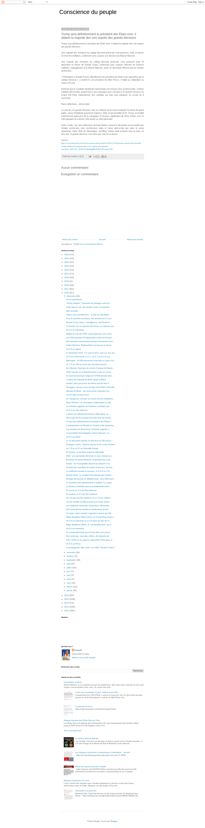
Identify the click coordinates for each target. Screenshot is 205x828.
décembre (71, 296)
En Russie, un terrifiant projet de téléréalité (85, 452)
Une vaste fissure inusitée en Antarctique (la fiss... (88, 509)
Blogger (114, 821)
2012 (66, 607)
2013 (66, 603)
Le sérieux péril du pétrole (86, 738)
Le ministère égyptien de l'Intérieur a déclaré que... (88, 406)
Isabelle (78, 650)
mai (68, 575)
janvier (70, 590)
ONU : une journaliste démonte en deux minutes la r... (90, 456)
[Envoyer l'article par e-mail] (90, 156)
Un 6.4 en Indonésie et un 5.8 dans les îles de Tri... (88, 521)
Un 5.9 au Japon (73, 349)
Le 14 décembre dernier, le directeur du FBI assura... (89, 441)
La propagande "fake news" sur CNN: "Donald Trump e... (91, 547)
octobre (70, 556)
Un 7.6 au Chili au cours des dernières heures (86, 364)
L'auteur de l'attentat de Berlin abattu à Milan (86, 379)
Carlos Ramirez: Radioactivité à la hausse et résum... (89, 345)
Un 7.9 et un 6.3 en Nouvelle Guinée (82, 448)
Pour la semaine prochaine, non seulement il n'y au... (89, 318)
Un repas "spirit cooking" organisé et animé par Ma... (89, 513)
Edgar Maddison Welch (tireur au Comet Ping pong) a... (90, 517)
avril (69, 579)
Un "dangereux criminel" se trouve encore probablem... (90, 399)
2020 (66, 277)
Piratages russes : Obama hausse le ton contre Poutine (90, 444)
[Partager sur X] (100, 156)
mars (69, 583)
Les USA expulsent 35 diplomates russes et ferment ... (90, 337)
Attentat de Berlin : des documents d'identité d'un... (88, 391)
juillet (69, 567)
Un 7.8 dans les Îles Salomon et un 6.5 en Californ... (89, 498)
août (69, 564)
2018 (66, 285)
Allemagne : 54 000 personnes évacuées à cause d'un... (91, 360)
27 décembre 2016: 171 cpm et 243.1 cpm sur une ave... (91, 353)
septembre (72, 560)
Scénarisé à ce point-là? (86, 791)
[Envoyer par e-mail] (94, 156)
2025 (66, 258)
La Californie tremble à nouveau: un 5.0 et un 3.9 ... (89, 471)
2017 (66, 289)
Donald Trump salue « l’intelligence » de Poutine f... (88, 322)
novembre (71, 552)
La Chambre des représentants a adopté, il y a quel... (89, 482)
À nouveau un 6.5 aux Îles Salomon (81, 494)
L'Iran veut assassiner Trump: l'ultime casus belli (96, 692)
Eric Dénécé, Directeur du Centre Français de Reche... (90, 368)
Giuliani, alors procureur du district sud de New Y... (88, 383)
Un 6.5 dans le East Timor (77, 395)
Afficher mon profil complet (84, 657)
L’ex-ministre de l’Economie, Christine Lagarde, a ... (89, 429)
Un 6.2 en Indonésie (75, 330)
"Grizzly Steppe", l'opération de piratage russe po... (88, 303)
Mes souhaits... (72, 311)
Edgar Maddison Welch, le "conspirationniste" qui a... (89, 524)
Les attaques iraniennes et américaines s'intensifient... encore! (102, 752)
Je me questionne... (75, 299)
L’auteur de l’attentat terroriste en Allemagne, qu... (88, 414)
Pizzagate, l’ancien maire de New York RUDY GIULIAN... (91, 387)
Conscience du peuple (88, 12)
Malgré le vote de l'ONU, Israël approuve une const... (89, 334)
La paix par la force (83, 706)
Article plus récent (70, 239)
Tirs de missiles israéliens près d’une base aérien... (88, 502)
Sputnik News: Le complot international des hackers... (89, 475)
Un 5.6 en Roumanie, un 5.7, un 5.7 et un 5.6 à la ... (89, 356)
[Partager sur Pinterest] (105, 156)
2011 (66, 610)
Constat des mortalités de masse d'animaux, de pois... (90, 467)
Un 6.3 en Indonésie (75, 528)
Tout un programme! (73, 730)
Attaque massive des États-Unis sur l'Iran (82, 720)
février (70, 587)
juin (68, 571)
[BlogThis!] (97, 156)
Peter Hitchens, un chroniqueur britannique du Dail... (89, 402)
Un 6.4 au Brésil (73, 437)
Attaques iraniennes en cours (77, 780)
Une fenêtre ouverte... (73, 682)
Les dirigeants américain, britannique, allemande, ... (89, 505)
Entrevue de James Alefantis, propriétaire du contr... (89, 460)
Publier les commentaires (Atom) (88, 244)
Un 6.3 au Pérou (73, 544)
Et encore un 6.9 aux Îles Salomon (81, 490)
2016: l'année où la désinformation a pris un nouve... (89, 372)
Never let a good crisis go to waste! (90, 766)
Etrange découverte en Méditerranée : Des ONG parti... (90, 479)
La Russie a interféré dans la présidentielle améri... (88, 486)
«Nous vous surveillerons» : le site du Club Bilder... (88, 315)
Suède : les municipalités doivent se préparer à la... (88, 463)
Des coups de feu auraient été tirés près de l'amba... (89, 418)
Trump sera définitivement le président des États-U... (89, 421)
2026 (66, 254)
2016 (66, 293)
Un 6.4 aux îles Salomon (77, 410)
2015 (66, 595)
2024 (66, 262)
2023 (66, 266)
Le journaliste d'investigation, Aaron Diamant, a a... (88, 433)
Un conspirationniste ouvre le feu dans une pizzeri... (89, 532)
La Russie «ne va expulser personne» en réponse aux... (91, 326)
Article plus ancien (135, 239)
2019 (66, 281)
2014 (66, 599)
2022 (66, 270)
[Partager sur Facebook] (102, 156)
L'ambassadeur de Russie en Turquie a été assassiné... (90, 425)
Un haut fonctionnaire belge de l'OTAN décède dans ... (90, 376)
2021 (66, 274)
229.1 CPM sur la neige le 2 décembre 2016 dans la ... (90, 540)
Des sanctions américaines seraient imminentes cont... (90, 341)
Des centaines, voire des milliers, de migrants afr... (88, 536)
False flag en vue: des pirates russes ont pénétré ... (89, 307)
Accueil (102, 239)
